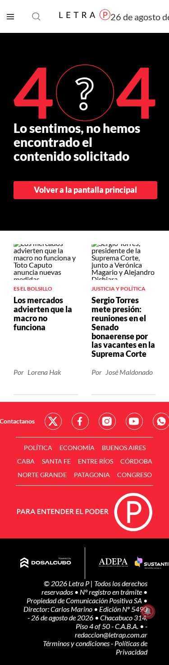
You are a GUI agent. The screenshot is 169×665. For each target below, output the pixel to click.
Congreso (134, 474)
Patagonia (92, 474)
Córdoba (136, 461)
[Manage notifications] (148, 611)
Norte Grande (42, 474)
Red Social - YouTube (134, 421)
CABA (26, 461)
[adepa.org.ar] (113, 563)
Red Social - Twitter (53, 421)
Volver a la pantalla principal (85, 190)
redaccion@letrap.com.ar (111, 634)
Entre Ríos (95, 461)
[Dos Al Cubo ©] (45, 563)
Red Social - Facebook (80, 421)
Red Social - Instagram (107, 421)
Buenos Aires (124, 447)
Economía (77, 447)
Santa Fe (56, 461)
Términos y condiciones (77, 643)
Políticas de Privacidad (130, 647)
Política (38, 447)
